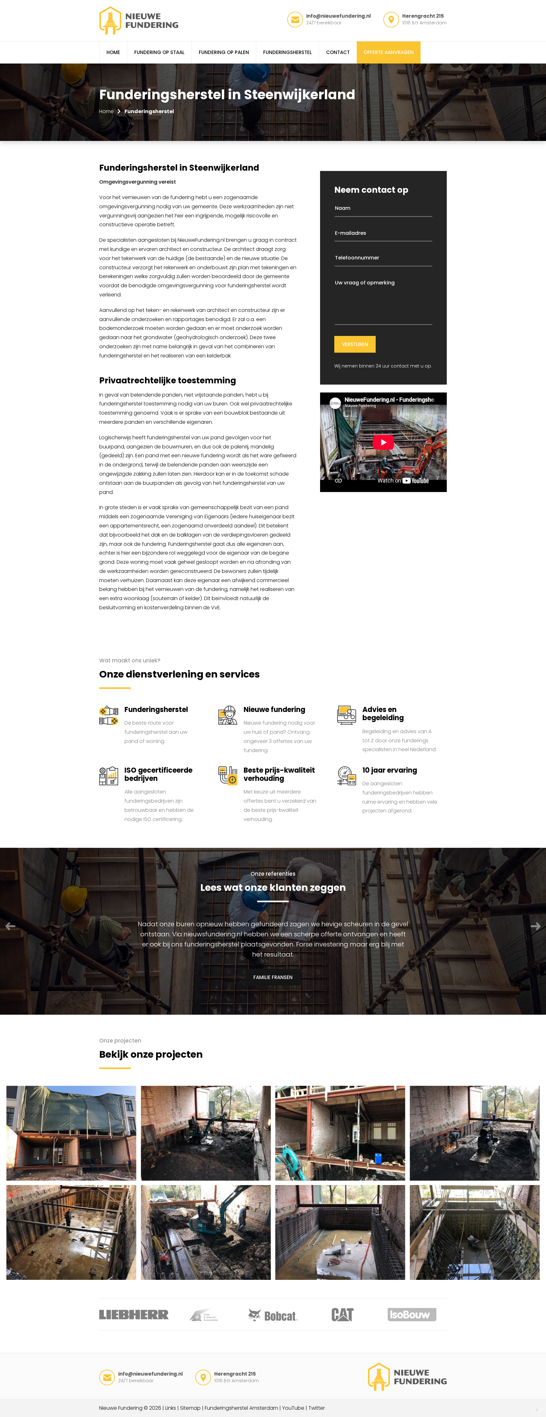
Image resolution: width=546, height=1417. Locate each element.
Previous (10, 926)
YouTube (293, 1408)
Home (106, 111)
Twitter (316, 1408)
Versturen (355, 344)
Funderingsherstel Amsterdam (241, 1408)
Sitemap (190, 1408)
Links (170, 1408)
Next (535, 926)
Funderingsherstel (149, 111)
